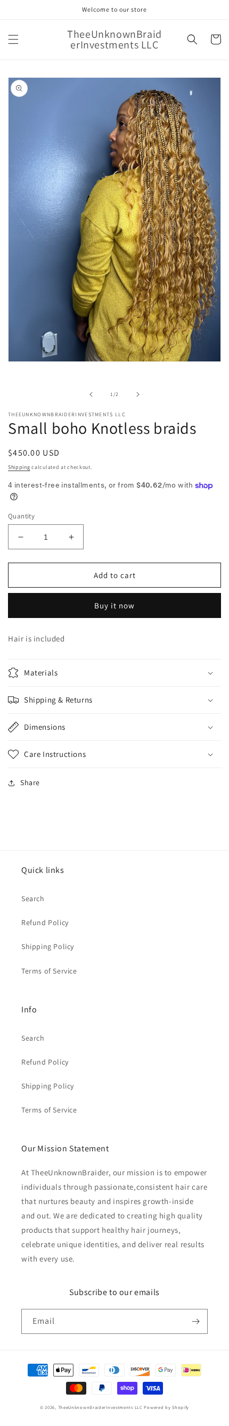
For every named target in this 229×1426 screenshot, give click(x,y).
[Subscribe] (195, 1321)
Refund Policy (45, 922)
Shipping (19, 467)
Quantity (21, 516)
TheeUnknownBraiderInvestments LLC (100, 1407)
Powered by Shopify (166, 1407)
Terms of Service (49, 971)
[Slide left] (91, 394)
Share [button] (30, 782)
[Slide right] (138, 394)
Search (33, 898)
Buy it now (114, 605)
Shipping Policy (47, 946)
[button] (13, 39)
